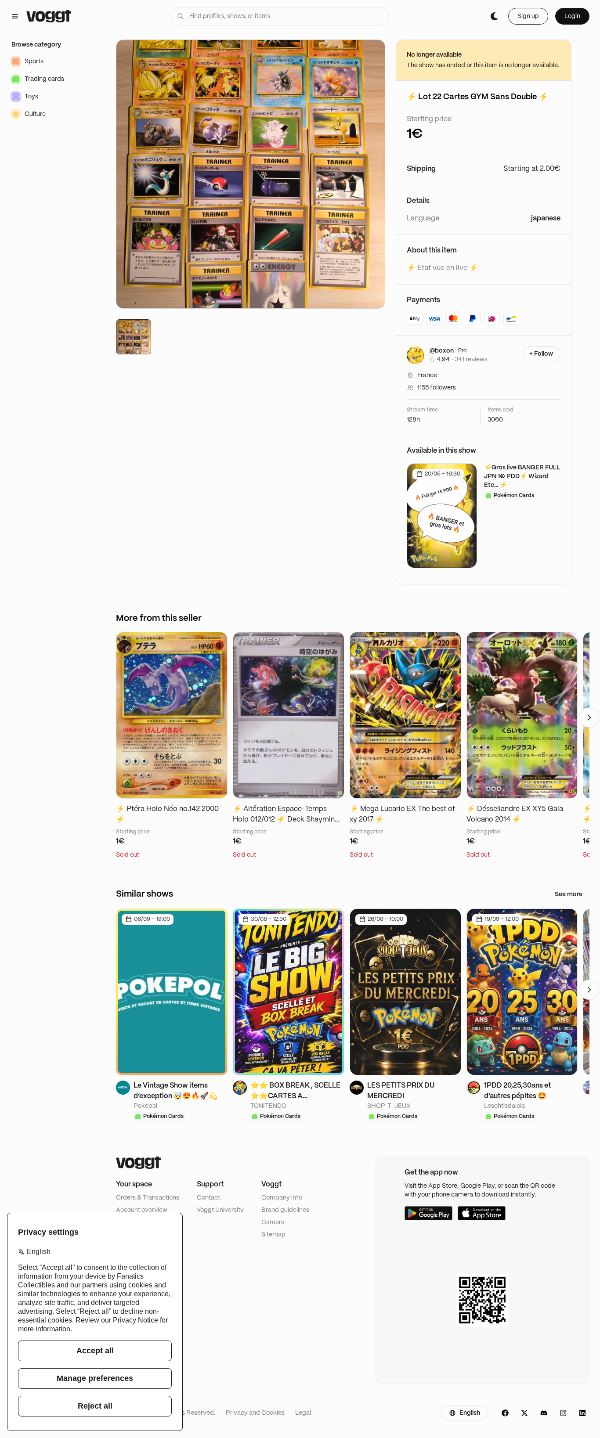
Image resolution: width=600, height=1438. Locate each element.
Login (572, 16)
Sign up (528, 16)
